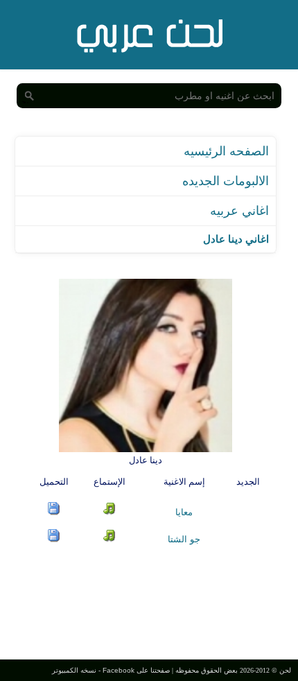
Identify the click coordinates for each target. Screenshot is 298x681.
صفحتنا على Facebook (136, 670)
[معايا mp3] (54, 512)
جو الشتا (184, 539)
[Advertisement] (149, 600)
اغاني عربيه (239, 211)
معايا (184, 512)
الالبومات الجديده (225, 181)
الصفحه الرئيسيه (226, 151)
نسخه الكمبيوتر (74, 670)
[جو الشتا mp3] (54, 539)
